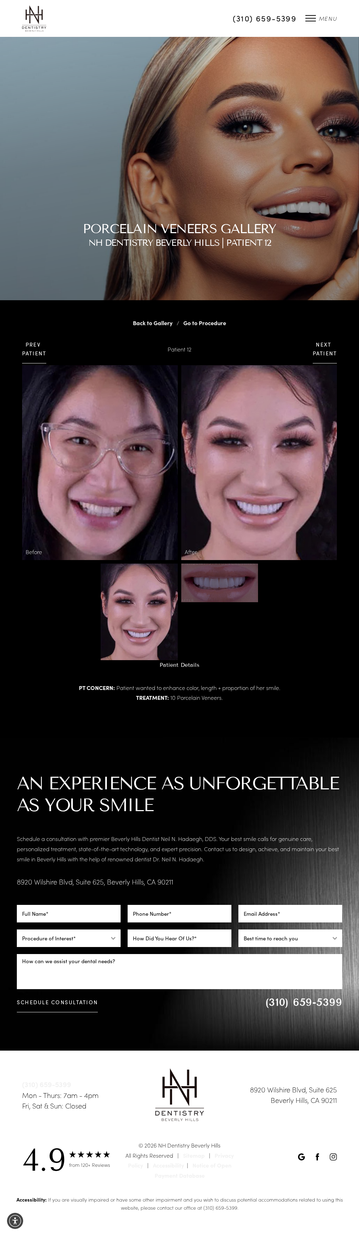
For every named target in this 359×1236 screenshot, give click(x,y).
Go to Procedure (205, 323)
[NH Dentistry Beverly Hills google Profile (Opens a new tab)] (301, 1156)
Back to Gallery (151, 323)
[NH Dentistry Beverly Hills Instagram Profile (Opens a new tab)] (333, 1156)
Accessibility (168, 1165)
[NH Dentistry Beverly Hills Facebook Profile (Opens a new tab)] (317, 1156)
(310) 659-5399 (265, 18)
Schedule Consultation (57, 1002)
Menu (328, 18)
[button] (15, 1221)
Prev (34, 349)
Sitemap (194, 1155)
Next (325, 349)
